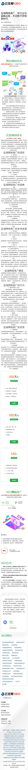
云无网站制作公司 (16, 757)
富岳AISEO (6, 745)
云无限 (15, 736)
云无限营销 (10, 743)
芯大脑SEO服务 (11, 753)
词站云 (4, 747)
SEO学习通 (18, 741)
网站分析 (22, 736)
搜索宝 (12, 740)
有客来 (16, 749)
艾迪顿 (16, 745)
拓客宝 (15, 743)
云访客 (22, 741)
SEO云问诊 (6, 749)
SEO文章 (18, 734)
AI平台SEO (22, 753)
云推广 (19, 745)
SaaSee (20, 740)
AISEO (6, 751)
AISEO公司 (17, 753)
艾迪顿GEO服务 (21, 747)
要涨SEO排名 (12, 749)
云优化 (19, 749)
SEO (4, 730)
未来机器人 (22, 743)
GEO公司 (10, 751)
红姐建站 (23, 757)
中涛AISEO (6, 741)
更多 (15, 759)
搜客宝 (9, 740)
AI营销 (10, 745)
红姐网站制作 (7, 736)
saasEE (9, 734)
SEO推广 (8, 730)
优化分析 (5, 740)
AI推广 (13, 745)
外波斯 (13, 738)
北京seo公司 (9, 747)
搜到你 (14, 741)
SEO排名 (9, 732)
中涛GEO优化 (10, 755)
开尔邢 (21, 738)
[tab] (7, 502)
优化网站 (19, 732)
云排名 (18, 736)
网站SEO (23, 730)
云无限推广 (5, 743)
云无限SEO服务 (17, 755)
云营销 (18, 743)
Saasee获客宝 (20, 751)
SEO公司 (14, 732)
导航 (13, 759)
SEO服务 (13, 730)
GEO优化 (14, 751)
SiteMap (22, 734)
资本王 (23, 749)
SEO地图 (13, 734)
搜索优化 (16, 740)
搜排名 (10, 741)
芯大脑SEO (17, 738)
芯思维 (11, 736)
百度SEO (18, 730)
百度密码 (7, 738)
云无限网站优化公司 (7, 757)
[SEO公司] (11, 4)
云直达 (5, 734)
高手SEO (5, 753)
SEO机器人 (14, 747)
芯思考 (23, 740)
